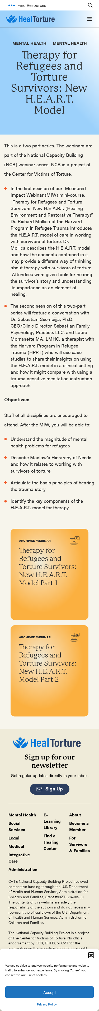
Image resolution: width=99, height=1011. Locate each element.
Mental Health (29, 43)
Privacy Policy (47, 1004)
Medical (16, 846)
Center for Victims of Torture (42, 937)
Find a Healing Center (51, 842)
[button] (91, 955)
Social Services (16, 826)
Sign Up (54, 788)
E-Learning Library (52, 821)
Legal (13, 838)
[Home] (30, 19)
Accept (49, 992)
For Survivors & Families (79, 844)
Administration (22, 869)
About (75, 815)
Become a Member (79, 826)
